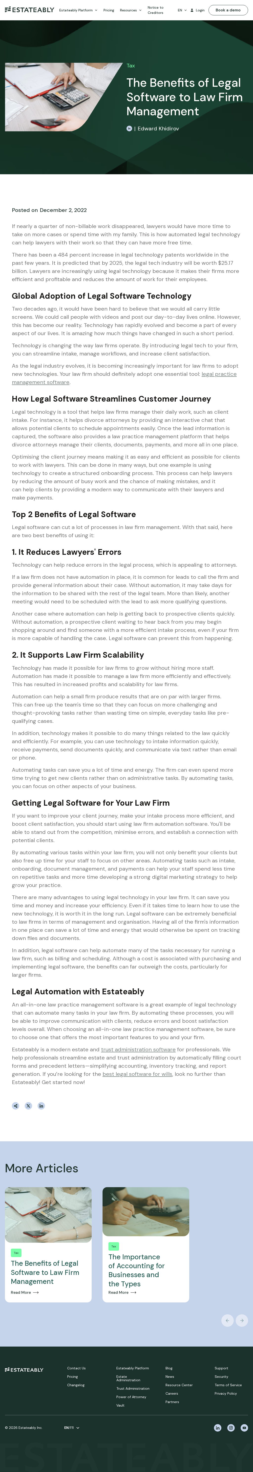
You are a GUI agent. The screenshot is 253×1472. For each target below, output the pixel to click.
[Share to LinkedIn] (41, 1106)
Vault (120, 1405)
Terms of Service (228, 1385)
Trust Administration (132, 1388)
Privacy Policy (226, 1393)
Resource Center (179, 1385)
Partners (172, 1402)
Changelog (75, 1385)
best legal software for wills (137, 1074)
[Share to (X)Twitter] (28, 1106)
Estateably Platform (132, 1368)
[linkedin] (217, 1428)
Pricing (72, 1376)
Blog (169, 1368)
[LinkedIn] (129, 128)
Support (221, 1368)
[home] (29, 10)
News (170, 1376)
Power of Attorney (131, 1397)
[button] (78, 10)
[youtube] (244, 1428)
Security (221, 1376)
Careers (172, 1393)
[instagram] (231, 1428)
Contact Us (76, 1368)
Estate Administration (128, 1378)
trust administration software (138, 1049)
